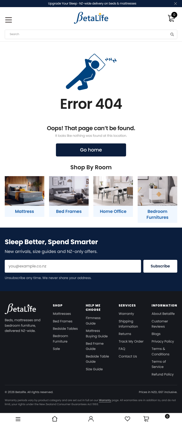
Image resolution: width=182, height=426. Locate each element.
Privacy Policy (163, 341)
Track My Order (131, 341)
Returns (125, 333)
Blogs (156, 333)
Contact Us (128, 356)
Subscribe (160, 266)
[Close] (175, 3)
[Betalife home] (20, 310)
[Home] (54, 419)
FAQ (122, 348)
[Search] (172, 34)
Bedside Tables (65, 328)
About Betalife (163, 313)
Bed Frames (63, 321)
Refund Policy (163, 374)
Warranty (126, 313)
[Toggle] (146, 418)
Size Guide (94, 369)
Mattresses (62, 313)
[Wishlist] (127, 419)
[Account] (91, 419)
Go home (91, 150)
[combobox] (91, 34)
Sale (56, 348)
